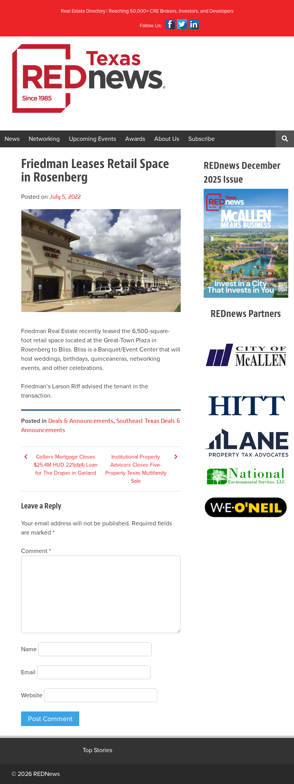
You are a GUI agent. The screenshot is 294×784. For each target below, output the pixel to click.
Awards (135, 139)
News (12, 139)
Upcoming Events (92, 139)
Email (28, 672)
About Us (166, 139)
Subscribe (201, 139)
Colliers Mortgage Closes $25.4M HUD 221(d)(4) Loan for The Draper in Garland (66, 465)
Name (29, 649)
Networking (44, 139)
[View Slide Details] (246, 243)
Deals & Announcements (80, 420)
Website (31, 695)
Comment (36, 551)
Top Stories (97, 750)
